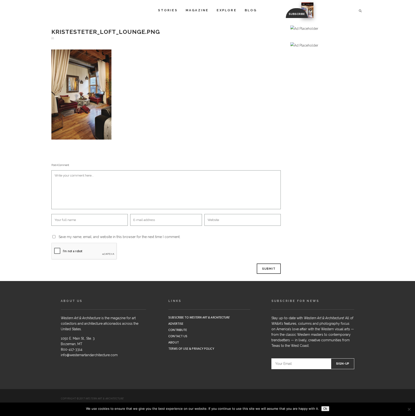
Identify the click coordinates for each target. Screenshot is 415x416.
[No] (409, 409)
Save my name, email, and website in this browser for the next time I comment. (119, 237)
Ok (325, 408)
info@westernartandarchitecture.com (89, 355)
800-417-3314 (71, 349)
